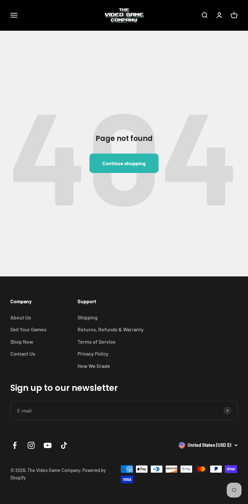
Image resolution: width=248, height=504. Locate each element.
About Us (20, 317)
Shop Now (21, 341)
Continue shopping (124, 163)
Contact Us (22, 353)
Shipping (88, 317)
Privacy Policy (93, 353)
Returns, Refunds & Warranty (111, 329)
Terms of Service (97, 341)
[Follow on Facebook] (14, 445)
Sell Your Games (28, 329)
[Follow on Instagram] (31, 445)
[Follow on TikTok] (64, 445)
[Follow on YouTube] (47, 445)
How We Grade (94, 366)
